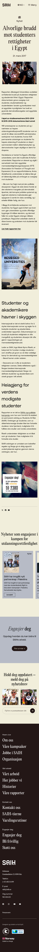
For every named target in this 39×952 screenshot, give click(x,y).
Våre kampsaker (14, 747)
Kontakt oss (11, 808)
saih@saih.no (6, 890)
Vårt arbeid (10, 774)
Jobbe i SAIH (12, 753)
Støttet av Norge (7, 941)
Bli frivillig (10, 841)
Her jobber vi (12, 780)
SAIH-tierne (11, 814)
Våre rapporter (13, 793)
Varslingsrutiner (14, 820)
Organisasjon (12, 759)
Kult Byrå (20, 924)
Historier (9, 787)
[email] (9, 510)
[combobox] (21, 5)
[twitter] (2, 510)
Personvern (6, 912)
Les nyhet (9, 595)
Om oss (7, 740)
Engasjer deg (12, 835)
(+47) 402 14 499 (8, 882)
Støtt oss (8, 848)
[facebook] (5, 510)
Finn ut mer (19, 648)
